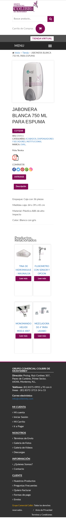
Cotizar (18, 131)
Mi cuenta (19, 412)
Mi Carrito (19, 422)
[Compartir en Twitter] (18, 169)
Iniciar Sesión (21, 417)
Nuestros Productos (24, 481)
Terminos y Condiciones (42, 515)
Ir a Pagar (19, 426)
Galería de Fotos (22, 443)
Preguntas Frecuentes (25, 485)
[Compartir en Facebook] (14, 169)
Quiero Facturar (22, 490)
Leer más (23, 279)
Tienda (25, 53)
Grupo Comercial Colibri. (23, 506)
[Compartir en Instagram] (31, 169)
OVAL (23, 145)
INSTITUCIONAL (34, 142)
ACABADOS (30, 139)
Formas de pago (22, 495)
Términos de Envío (23, 438)
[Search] (50, 19)
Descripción (21, 186)
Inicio (17, 53)
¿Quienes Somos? (23, 464)
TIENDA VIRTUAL (42, 38)
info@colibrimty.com (22, 399)
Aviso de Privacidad (43, 510)
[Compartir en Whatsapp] (27, 169)
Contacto (19, 469)
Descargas (19, 452)
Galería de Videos (23, 447)
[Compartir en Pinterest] (23, 169)
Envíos (17, 499)
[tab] (21, 187)
